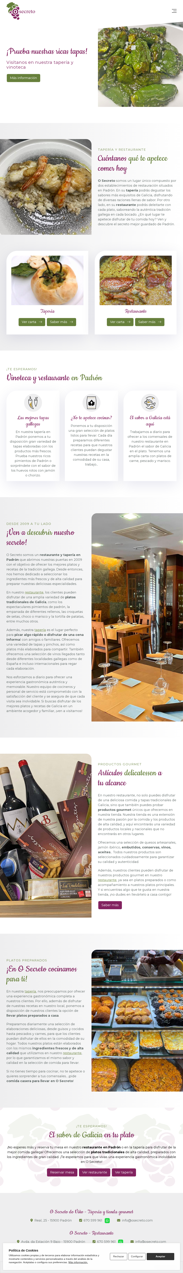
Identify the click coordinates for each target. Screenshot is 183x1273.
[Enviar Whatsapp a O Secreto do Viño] (107, 1220)
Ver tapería (124, 1172)
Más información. (78, 1262)
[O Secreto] (20, 11)
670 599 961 (93, 1220)
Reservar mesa (62, 1172)
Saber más (110, 905)
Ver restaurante (94, 1172)
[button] (123, 106)
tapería (40, 630)
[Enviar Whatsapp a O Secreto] (120, 1242)
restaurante (34, 592)
